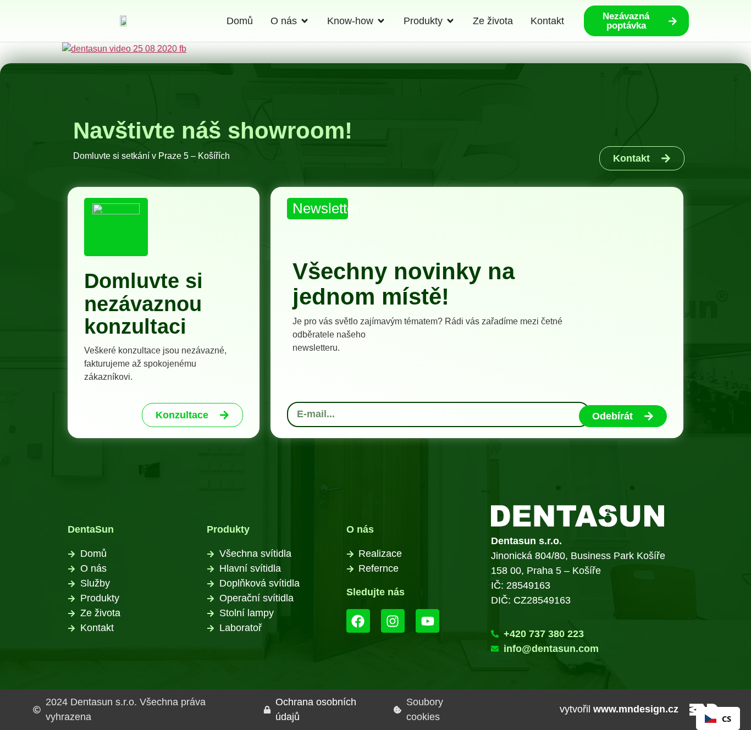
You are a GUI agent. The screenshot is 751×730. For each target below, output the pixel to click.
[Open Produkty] (450, 21)
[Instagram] (393, 621)
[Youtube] (427, 621)
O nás (360, 529)
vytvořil (619, 709)
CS (726, 718)
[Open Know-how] (381, 21)
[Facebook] (358, 621)
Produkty (228, 529)
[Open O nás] (305, 21)
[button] (718, 718)
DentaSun (91, 529)
